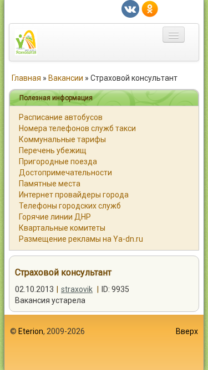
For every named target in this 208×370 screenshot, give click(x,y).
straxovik (77, 289)
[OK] (150, 8)
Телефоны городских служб (70, 205)
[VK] (130, 8)
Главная (26, 78)
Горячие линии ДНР (55, 216)
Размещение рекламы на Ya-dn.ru (81, 238)
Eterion (30, 331)
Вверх (187, 331)
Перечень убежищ (53, 150)
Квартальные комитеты (62, 227)
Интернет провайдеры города (74, 194)
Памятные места (49, 183)
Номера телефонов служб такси (77, 128)
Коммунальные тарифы (62, 139)
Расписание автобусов (61, 117)
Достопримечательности (65, 172)
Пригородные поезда (58, 161)
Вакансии (65, 78)
